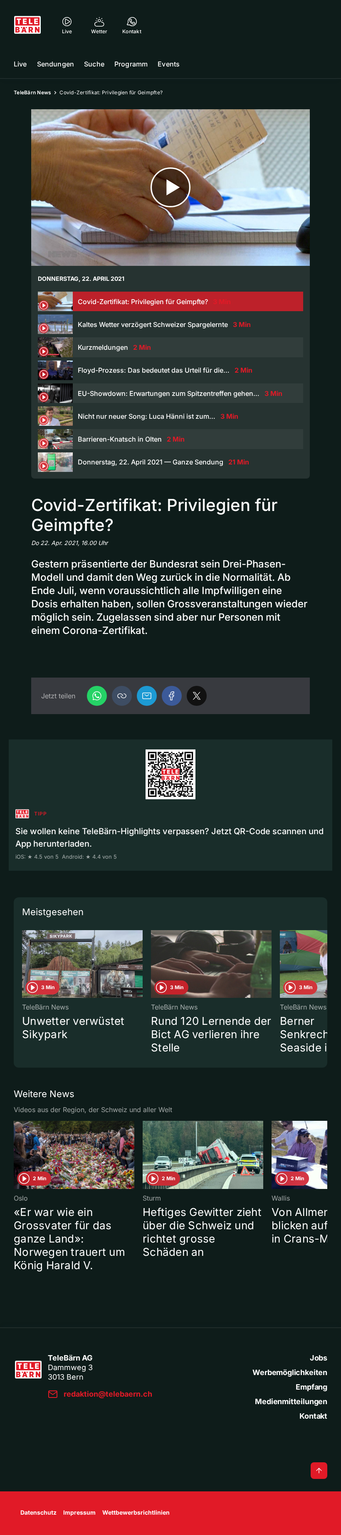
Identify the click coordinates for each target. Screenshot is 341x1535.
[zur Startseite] (27, 25)
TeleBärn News (32, 92)
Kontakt (313, 1416)
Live (20, 64)
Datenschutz (38, 1512)
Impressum (79, 1512)
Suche (94, 64)
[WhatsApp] (97, 696)
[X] (197, 696)
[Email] (147, 696)
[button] (122, 696)
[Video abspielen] (170, 187)
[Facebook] (172, 696)
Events (169, 64)
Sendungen (55, 64)
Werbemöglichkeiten (289, 1372)
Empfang (311, 1387)
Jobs (318, 1357)
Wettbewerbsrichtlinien (136, 1512)
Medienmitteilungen (291, 1401)
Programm (131, 64)
